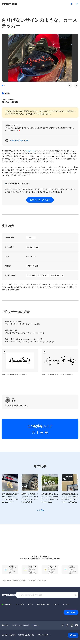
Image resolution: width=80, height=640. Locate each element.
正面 (39, 275)
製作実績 (7, 93)
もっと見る (40, 510)
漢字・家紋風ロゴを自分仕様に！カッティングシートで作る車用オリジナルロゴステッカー (10, 498)
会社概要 (4, 635)
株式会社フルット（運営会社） (21, 625)
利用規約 (12, 635)
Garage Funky (30, 151)
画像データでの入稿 (32, 266)
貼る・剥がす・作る (43, 604)
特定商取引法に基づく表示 (26, 635)
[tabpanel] (40, 58)
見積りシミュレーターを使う (40, 200)
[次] (76, 85)
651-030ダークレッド (32, 247)
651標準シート (31, 237)
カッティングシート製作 (8, 580)
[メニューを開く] (76, 4)
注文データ (45, 275)
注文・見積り (71, 612)
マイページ (66, 604)
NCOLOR (36, 625)
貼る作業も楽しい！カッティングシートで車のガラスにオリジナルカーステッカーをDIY (50, 498)
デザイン (30, 604)
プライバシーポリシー (43, 635)
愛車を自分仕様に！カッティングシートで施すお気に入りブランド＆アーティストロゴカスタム (70, 498)
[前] (70, 85)
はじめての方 (8, 604)
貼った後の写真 (55, 275)
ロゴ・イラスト (31, 275)
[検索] (75, 595)
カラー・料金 (20, 604)
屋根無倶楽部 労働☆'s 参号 (19, 140)
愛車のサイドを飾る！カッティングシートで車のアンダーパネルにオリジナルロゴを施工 (30, 498)
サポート (56, 604)
